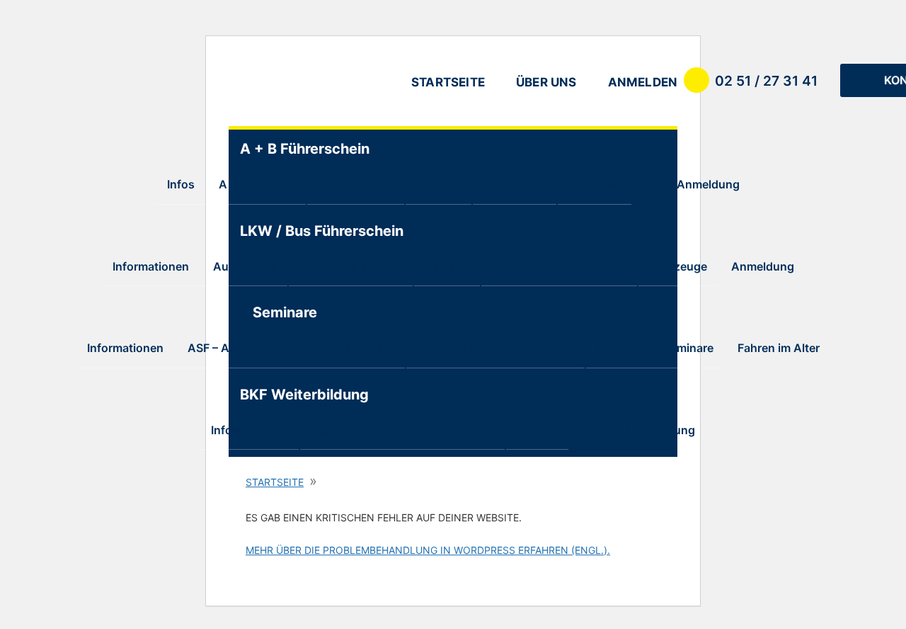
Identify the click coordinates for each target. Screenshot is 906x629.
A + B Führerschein (290, 148)
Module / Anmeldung (638, 430)
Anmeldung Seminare (655, 348)
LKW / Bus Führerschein (290, 230)
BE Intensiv (514, 184)
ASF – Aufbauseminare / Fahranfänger (291, 348)
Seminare (285, 312)
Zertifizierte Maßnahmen (559, 266)
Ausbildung (244, 266)
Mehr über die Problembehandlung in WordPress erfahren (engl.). (428, 550)
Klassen (447, 266)
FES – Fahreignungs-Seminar (495, 348)
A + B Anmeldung (692, 184)
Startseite (448, 82)
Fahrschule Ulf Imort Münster (306, 84)
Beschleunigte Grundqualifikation (402, 430)
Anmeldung (762, 266)
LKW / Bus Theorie (350, 266)
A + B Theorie (356, 184)
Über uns (546, 82)
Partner (537, 430)
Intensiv (438, 184)
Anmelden (643, 82)
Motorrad (594, 184)
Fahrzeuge (678, 266)
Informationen (151, 266)
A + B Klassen (256, 184)
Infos (181, 184)
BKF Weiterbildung (290, 394)
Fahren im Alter (779, 348)
